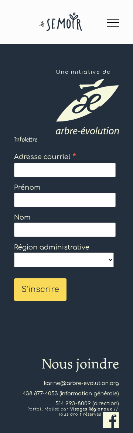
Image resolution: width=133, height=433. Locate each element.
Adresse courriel (45, 157)
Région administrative (51, 247)
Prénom (27, 187)
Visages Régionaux (91, 409)
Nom (22, 217)
